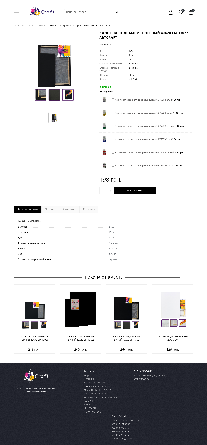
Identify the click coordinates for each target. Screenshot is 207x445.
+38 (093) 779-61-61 (121, 428)
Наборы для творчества (96, 386)
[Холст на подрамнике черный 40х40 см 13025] (80, 309)
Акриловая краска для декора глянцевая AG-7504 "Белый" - (148, 99)
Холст (87, 404)
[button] (185, 277)
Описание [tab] (69, 209)
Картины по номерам (95, 382)
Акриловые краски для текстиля (100, 397)
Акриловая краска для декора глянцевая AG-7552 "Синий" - (148, 139)
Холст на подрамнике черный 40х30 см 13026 (34, 338)
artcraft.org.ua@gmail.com (126, 420)
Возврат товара (141, 379)
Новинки (89, 379)
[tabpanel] (103, 241)
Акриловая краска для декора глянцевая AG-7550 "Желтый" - (149, 112)
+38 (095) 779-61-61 (121, 431)
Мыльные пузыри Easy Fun (98, 390)
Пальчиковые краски (95, 393)
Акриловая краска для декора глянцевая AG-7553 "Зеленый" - (149, 126)
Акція (86, 375)
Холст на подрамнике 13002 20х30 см (172, 338)
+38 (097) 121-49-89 (121, 424)
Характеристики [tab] (27, 209)
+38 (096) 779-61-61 (121, 435)
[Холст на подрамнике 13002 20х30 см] (172, 309)
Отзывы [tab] (89, 209)
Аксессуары (90, 408)
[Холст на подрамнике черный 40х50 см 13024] (126, 309)
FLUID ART (88, 400)
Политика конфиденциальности (150, 375)
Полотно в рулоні (93, 411)
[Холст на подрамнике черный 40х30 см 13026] (34, 309)
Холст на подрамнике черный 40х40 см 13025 (80, 338)
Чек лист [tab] (50, 209)
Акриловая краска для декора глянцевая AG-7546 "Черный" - (149, 165)
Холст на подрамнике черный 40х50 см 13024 (127, 338)
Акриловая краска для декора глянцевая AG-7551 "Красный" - (149, 152)
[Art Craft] (42, 12)
